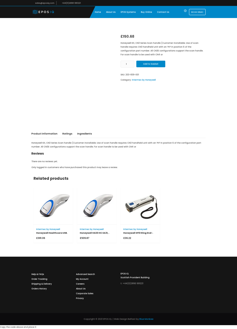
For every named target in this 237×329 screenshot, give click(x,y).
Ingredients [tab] (84, 133)
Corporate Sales (84, 293)
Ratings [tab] (67, 133)
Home (98, 12)
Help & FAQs (37, 274)
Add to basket (150, 63)
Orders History (39, 288)
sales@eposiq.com (44, 3)
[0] (183, 12)
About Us (111, 12)
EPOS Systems (128, 12)
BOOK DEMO (197, 12)
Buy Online (146, 12)
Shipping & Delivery (41, 283)
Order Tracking (39, 279)
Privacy (80, 298)
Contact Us (163, 12)
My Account (82, 279)
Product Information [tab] (44, 133)
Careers (80, 283)
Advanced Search (85, 274)
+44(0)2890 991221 (71, 3)
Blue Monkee (146, 319)
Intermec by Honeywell (144, 79)
